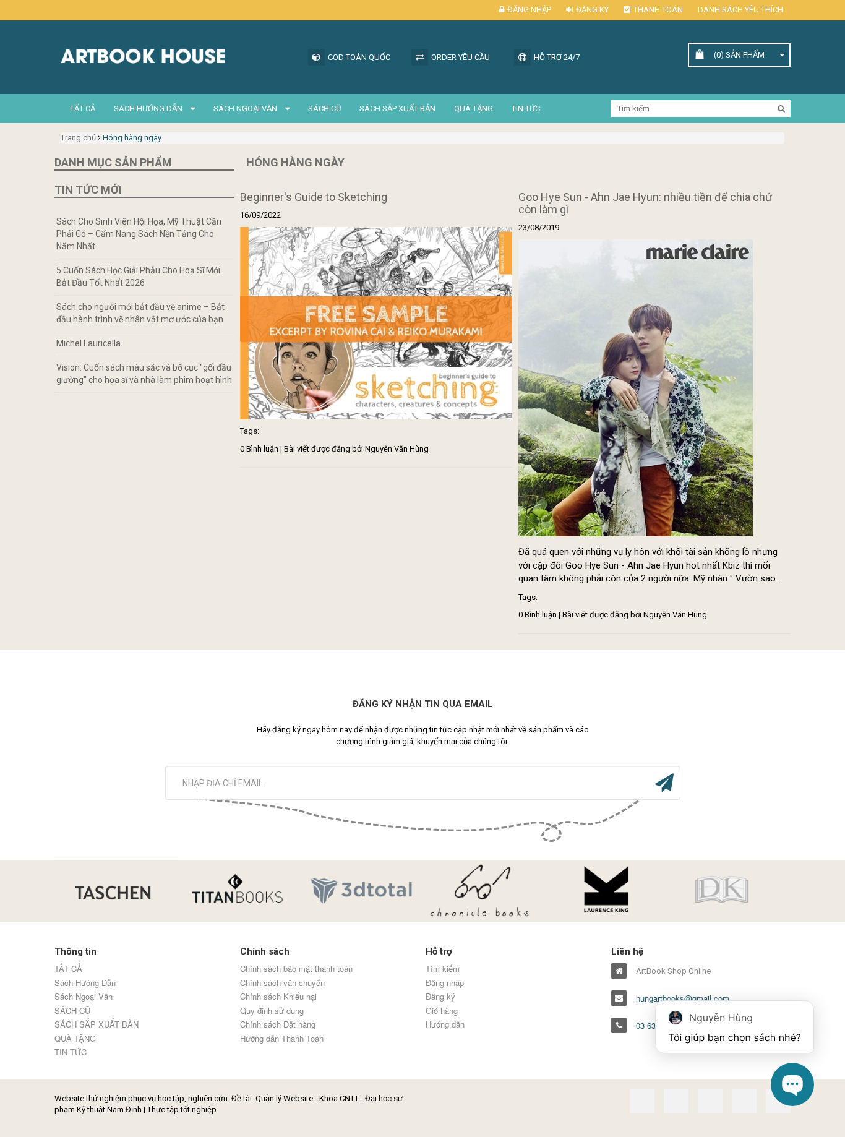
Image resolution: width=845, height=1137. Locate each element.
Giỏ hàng (442, 1010)
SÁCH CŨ (324, 108)
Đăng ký (592, 9)
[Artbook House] (175, 54)
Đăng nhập (529, 9)
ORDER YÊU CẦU (460, 57)
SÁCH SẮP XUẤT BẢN (397, 108)
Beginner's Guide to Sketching (313, 197)
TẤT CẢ (82, 108)
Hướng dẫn (445, 1024)
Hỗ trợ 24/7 (557, 57)
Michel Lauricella (88, 343)
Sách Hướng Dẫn (149, 108)
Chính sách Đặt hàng (277, 1024)
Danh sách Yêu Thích (740, 9)
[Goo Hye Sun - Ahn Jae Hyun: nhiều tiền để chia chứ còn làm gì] (654, 387)
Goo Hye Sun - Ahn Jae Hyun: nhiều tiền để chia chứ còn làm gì (645, 203)
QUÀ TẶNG (473, 108)
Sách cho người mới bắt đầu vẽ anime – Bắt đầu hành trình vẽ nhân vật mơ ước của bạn (140, 313)
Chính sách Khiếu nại (278, 996)
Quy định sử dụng (272, 1010)
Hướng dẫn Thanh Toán (282, 1038)
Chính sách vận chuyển (282, 983)
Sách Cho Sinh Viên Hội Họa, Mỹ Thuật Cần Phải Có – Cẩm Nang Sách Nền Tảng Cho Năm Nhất (138, 234)
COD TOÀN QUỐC (359, 57)
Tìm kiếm (443, 968)
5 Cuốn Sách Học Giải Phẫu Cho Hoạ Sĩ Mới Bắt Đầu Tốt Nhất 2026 (138, 276)
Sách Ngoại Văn (246, 108)
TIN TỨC (526, 108)
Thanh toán (658, 9)
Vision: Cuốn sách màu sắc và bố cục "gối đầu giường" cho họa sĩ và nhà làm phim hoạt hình (144, 374)
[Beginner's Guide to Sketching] (376, 323)
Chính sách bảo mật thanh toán (296, 968)
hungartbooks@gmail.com (682, 998)
